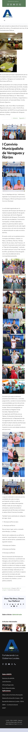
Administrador (7, 588)
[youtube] (14, 4)
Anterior (15, 118)
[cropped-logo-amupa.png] (7, 9)
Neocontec (19, 724)
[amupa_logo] (11, 640)
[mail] (17, 4)
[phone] (20, 4)
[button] (3, 628)
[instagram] (11, 4)
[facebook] (8, 4)
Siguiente (21, 118)
